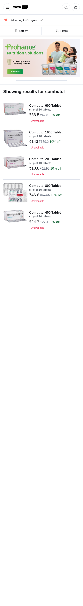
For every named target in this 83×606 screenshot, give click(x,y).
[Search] (65, 7)
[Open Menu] (7, 7)
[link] (21, 7)
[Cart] (75, 7)
